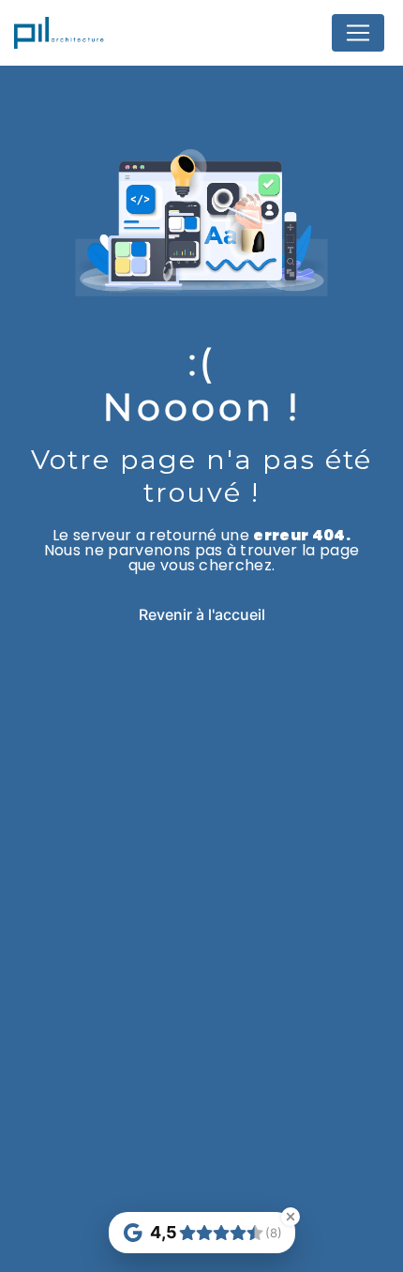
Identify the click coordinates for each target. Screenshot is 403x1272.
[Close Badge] (290, 1216)
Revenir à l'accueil (202, 614)
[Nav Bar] (358, 33)
